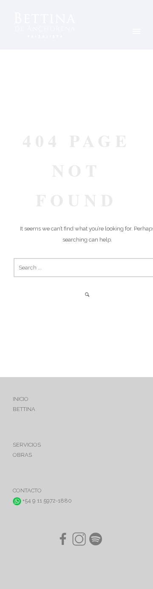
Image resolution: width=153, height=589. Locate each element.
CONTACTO (27, 490)
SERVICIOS (27, 445)
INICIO (20, 399)
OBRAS (22, 455)
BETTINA (24, 409)
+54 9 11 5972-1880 (46, 500)
